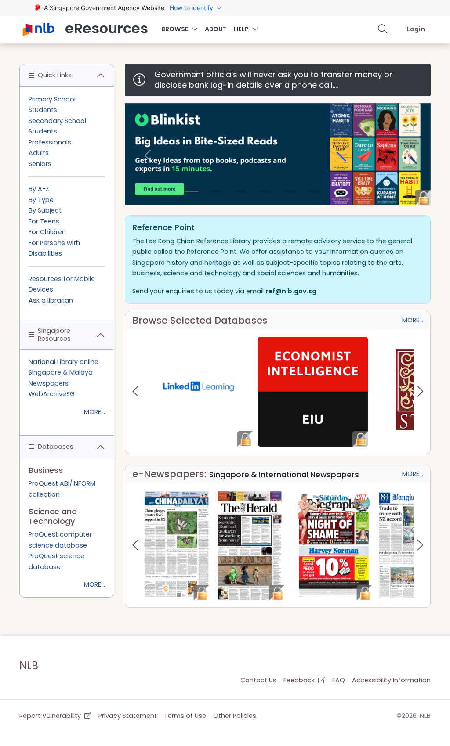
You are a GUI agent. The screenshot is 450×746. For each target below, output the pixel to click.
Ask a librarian (51, 300)
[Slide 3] (240, 191)
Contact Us (258, 680)
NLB (28, 665)
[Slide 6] (314, 191)
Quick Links (55, 75)
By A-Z (39, 188)
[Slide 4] (265, 191)
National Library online (63, 361)
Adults (39, 152)
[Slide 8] (364, 191)
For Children (47, 231)
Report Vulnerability (51, 715)
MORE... (412, 320)
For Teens (44, 221)
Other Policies (234, 715)
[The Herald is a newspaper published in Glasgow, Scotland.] (249, 545)
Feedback (299, 680)
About (216, 29)
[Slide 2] (216, 191)
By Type (41, 199)
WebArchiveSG (52, 393)
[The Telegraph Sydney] (333, 545)
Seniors (40, 163)
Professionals (50, 142)
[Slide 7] (339, 191)
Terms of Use (185, 715)
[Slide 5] (290, 191)
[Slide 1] (191, 191)
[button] (382, 29)
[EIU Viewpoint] (313, 392)
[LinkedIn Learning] (198, 392)
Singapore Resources (54, 334)
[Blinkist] (278, 154)
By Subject (45, 210)
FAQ (338, 680)
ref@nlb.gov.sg (290, 291)
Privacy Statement (127, 715)
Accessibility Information (391, 680)
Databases (55, 446)
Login (416, 29)
